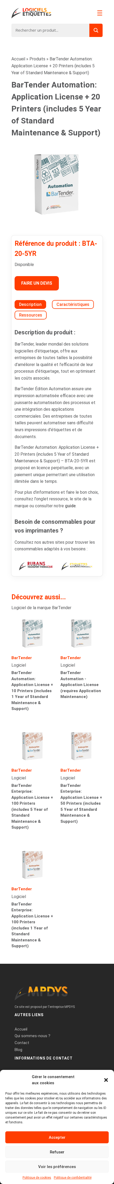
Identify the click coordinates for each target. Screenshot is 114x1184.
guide (70, 505)
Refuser (57, 1152)
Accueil (18, 58)
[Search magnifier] (96, 30)
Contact (22, 1042)
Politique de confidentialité (72, 1177)
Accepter (57, 1137)
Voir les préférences (57, 1166)
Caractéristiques (72, 304)
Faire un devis (36, 283)
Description (30, 304)
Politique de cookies (37, 1177)
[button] (106, 1080)
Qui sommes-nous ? (32, 1035)
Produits (37, 58)
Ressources (30, 315)
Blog (18, 1049)
